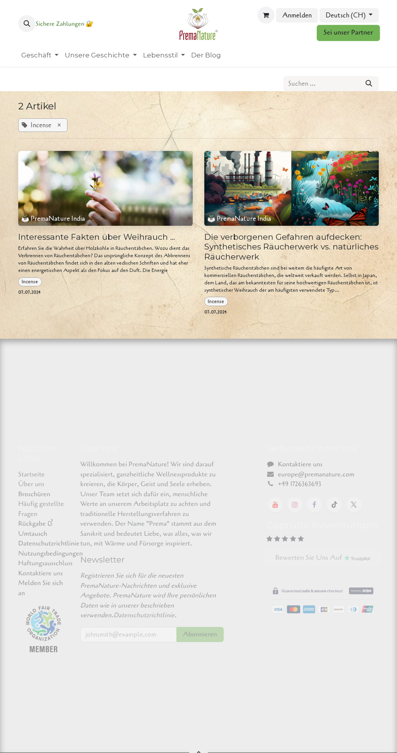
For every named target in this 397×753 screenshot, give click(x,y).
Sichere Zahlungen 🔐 (64, 24)
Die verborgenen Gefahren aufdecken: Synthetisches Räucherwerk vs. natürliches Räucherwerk (291, 246)
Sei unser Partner (348, 32)
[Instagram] (295, 504)
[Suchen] (369, 84)
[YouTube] (275, 504)
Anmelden (297, 15)
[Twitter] (354, 504)
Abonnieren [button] (200, 634)
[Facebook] (314, 504)
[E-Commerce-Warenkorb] (265, 15)
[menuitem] (40, 55)
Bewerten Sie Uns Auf (310, 558)
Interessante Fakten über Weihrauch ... (96, 237)
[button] (26, 23)
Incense (30, 281)
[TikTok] (334, 504)
